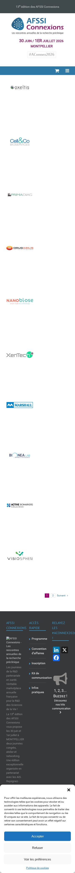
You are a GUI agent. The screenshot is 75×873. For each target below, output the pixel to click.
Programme (38, 638)
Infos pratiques (38, 690)
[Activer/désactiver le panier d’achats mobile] (57, 70)
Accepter (37, 836)
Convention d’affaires (38, 651)
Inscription (38, 663)
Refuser (37, 848)
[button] (69, 790)
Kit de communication (38, 675)
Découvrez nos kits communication (61, 699)
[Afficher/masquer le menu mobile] (67, 70)
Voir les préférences (37, 859)
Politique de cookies (37, 868)
